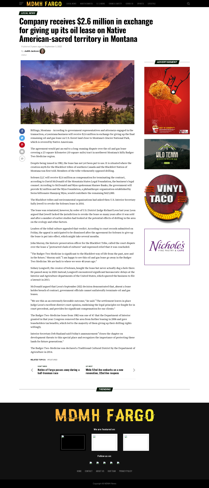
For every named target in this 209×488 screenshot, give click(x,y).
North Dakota (86, 3)
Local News (71, 3)
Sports (140, 3)
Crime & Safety (115, 3)
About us (100, 471)
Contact (89, 471)
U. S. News (101, 3)
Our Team (112, 471)
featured (52, 360)
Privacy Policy (125, 471)
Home (79, 471)
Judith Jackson (31, 51)
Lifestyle (152, 3)
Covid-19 (129, 3)
